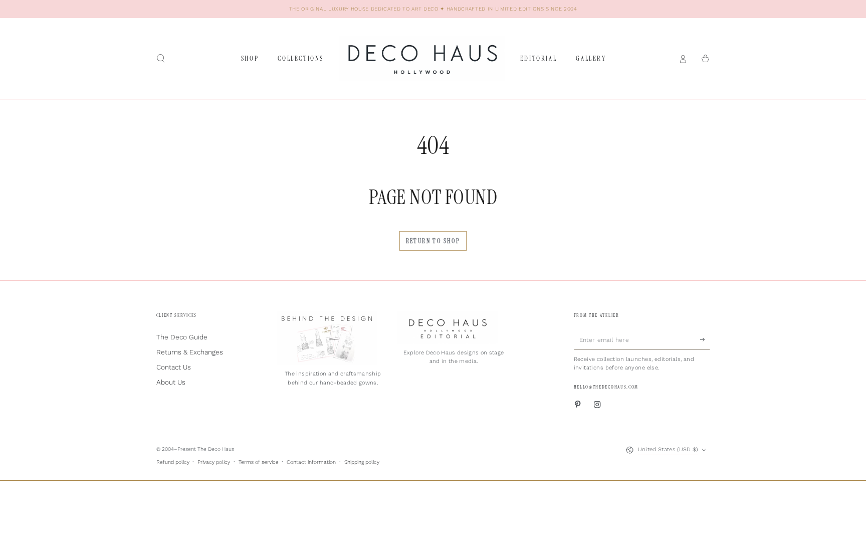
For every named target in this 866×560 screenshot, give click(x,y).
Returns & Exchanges (189, 352)
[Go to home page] (422, 58)
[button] (161, 58)
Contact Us (173, 367)
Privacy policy (213, 462)
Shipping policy (361, 462)
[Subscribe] (705, 339)
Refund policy (172, 462)
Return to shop (433, 241)
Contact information (311, 462)
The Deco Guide (181, 337)
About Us (170, 382)
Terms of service (259, 462)
